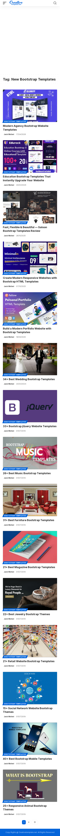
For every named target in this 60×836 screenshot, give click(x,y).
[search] (55, 3)
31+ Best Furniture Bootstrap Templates (28, 520)
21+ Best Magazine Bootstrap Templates (29, 567)
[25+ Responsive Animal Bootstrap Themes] (30, 785)
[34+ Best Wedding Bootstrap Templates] (30, 359)
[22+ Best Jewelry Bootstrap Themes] (30, 594)
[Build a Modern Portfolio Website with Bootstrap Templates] (30, 308)
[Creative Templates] (16, 3)
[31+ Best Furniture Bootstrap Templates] (30, 500)
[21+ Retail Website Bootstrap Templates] (30, 641)
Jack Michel (9, 134)
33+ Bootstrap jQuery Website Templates (30, 426)
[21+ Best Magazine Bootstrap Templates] (30, 547)
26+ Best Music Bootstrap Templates (27, 473)
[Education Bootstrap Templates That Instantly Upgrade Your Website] (30, 156)
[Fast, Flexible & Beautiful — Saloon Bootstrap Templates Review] (30, 207)
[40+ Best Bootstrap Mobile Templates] (30, 738)
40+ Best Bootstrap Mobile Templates (27, 758)
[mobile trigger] (5, 3)
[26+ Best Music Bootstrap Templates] (30, 453)
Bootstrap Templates (15, 121)
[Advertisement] (30, 42)
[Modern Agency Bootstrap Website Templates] (30, 106)
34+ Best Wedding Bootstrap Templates (29, 379)
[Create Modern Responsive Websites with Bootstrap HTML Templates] (30, 258)
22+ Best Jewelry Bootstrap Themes (26, 614)
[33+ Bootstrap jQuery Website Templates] (30, 406)
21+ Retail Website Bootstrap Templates (28, 661)
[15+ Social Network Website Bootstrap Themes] (30, 688)
